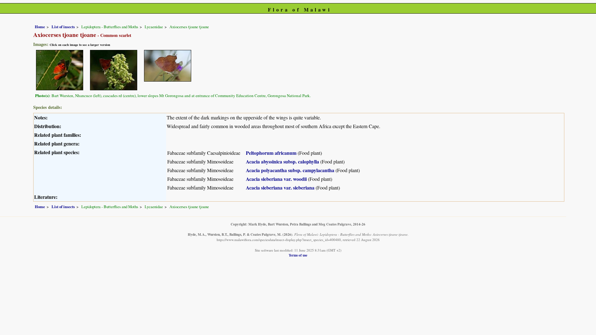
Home (40, 26)
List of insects (63, 26)
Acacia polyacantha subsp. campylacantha (290, 170)
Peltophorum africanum (271, 152)
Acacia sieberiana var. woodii (276, 178)
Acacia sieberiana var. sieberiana (280, 187)
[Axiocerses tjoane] (59, 69)
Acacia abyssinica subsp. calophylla (282, 161)
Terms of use (298, 255)
